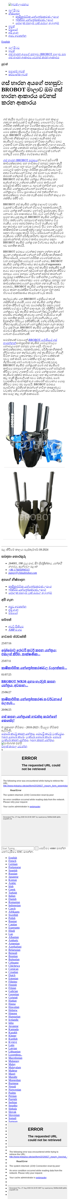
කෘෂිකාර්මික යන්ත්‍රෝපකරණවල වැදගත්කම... (34, 668)
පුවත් (11, 26)
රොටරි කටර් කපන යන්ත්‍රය (17, 733)
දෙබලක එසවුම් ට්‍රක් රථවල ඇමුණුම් (37, 23)
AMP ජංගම (15, 629)
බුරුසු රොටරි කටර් (12, 736)
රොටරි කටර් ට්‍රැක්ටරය (50, 733)
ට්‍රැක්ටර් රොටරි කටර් (38, 736)
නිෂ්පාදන (14, 13)
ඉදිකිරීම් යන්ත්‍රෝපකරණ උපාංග (34, 19)
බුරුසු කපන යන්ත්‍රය (42, 739)
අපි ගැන (13, 32)
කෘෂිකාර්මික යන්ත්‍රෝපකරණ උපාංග (37, 16)
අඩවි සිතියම (16, 626)
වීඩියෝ (13, 29)
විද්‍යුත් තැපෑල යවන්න (14, 746)
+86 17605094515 (19, 569)
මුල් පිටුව (14, 10)
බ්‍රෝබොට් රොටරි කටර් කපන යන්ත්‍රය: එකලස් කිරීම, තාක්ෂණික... (29, 652)
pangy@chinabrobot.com (22, 572)
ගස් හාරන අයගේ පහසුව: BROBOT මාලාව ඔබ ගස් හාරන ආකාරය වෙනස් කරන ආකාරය (37, 56)
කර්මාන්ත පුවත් (17, 74)
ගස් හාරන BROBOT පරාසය (20, 160)
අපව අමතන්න (17, 35)
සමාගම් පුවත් (16, 71)
